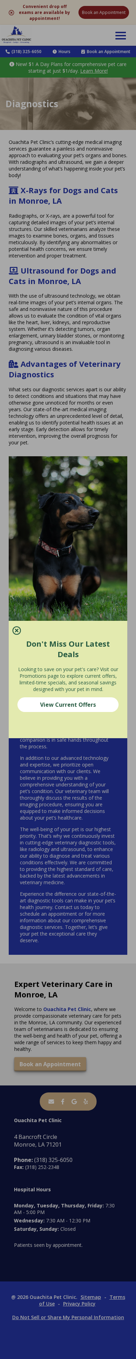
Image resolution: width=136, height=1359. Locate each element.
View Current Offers (68, 704)
